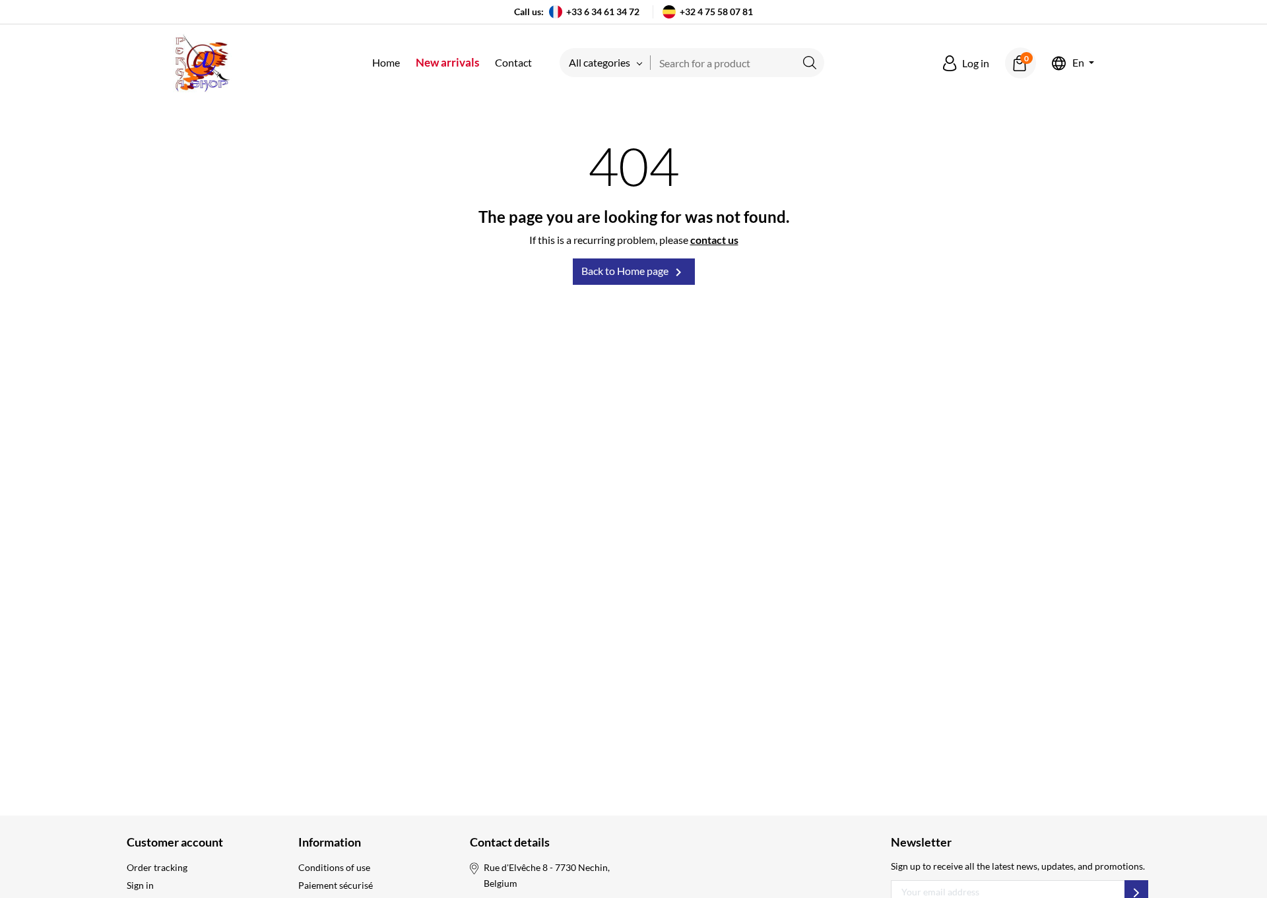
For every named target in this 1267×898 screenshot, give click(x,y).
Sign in (140, 885)
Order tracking (157, 867)
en (1078, 63)
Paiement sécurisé (335, 885)
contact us (714, 239)
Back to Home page (633, 272)
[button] (966, 63)
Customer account (175, 842)
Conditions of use (334, 867)
